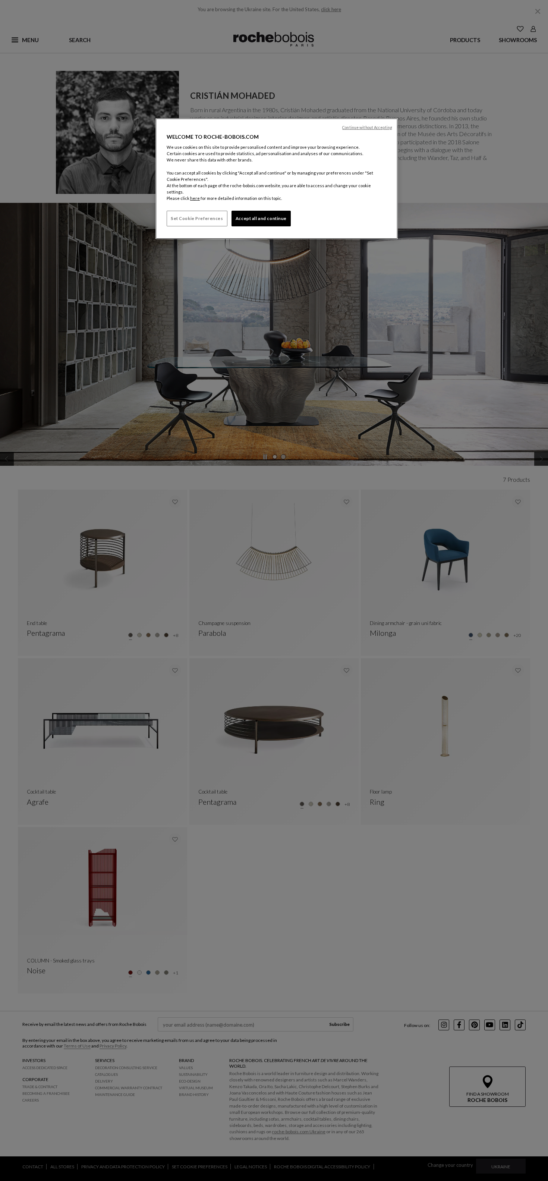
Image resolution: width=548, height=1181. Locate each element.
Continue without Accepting (367, 127)
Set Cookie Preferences (197, 218)
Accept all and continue (261, 218)
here (195, 198)
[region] (276, 178)
